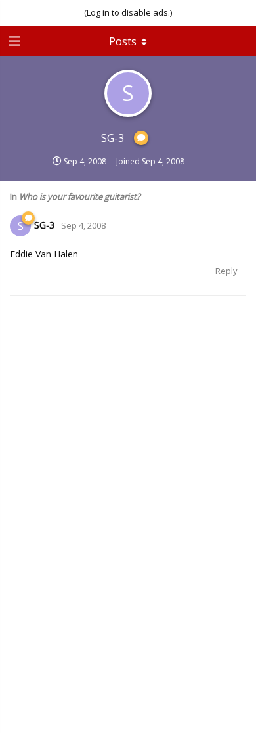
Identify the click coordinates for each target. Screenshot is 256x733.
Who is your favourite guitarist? (79, 196)
